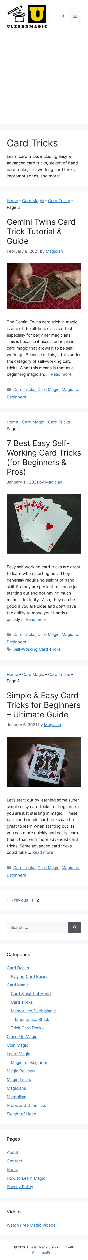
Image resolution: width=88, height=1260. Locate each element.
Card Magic (33, 200)
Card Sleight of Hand (31, 993)
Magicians (16, 1088)
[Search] (74, 927)
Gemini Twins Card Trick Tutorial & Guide (41, 231)
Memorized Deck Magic (33, 1010)
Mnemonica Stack (32, 1019)
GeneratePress (44, 1252)
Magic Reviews (21, 1070)
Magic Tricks (19, 1079)
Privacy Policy (20, 1186)
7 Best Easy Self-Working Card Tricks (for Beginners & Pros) (44, 457)
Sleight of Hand (21, 1113)
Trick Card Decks (27, 1028)
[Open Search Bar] (62, 16)
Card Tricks (59, 200)
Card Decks (18, 967)
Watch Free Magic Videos (31, 1225)
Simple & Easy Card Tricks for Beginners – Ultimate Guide (44, 704)
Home (12, 200)
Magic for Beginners (30, 1062)
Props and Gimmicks (26, 1105)
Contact (14, 1161)
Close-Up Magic (22, 1036)
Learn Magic (18, 1053)
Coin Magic (17, 1045)
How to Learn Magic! (26, 1178)
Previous (17, 900)
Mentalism (16, 1096)
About (12, 1152)
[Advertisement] (44, 79)
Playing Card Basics (29, 976)
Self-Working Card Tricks (37, 649)
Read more (61, 374)
